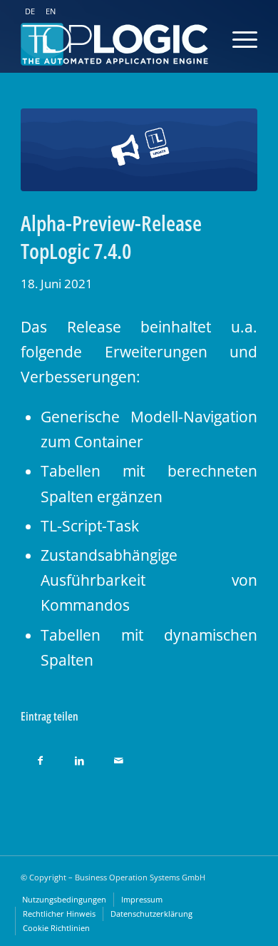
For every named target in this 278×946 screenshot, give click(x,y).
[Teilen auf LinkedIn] (79, 756)
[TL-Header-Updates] (139, 149)
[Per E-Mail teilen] (118, 756)
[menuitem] (64, 899)
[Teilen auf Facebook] (40, 756)
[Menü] (230, 39)
